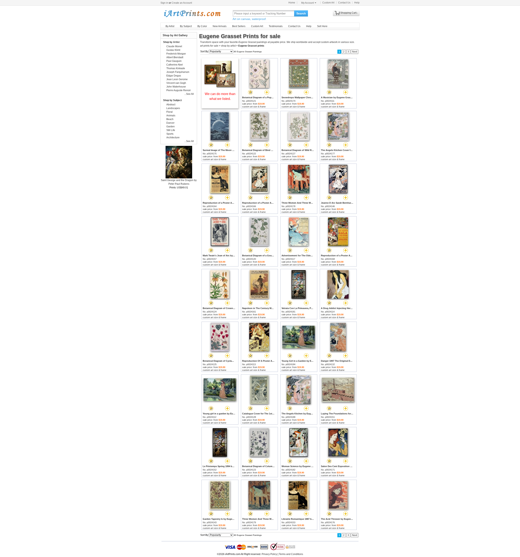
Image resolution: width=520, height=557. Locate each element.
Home (291, 2)
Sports (169, 133)
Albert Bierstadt (174, 57)
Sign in (164, 2)
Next (354, 51)
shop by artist (228, 45)
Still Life (170, 130)
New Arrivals (219, 26)
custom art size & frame (254, 106)
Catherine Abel (174, 64)
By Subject (186, 26)
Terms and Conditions (291, 554)
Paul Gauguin (174, 61)
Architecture (173, 137)
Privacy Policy (269, 554)
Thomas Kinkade (175, 68)
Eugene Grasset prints (251, 45)
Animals (170, 115)
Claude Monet (174, 46)
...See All (189, 94)
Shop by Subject (172, 100)
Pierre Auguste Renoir (178, 90)
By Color (202, 26)
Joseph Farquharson (177, 72)
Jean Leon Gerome (177, 79)
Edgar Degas (173, 75)
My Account (307, 2)
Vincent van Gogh (176, 83)
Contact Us (344, 2)
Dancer (170, 122)
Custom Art (328, 2)
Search (301, 13)
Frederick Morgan (176, 53)
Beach (169, 119)
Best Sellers (238, 26)
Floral (169, 111)
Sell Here (322, 26)
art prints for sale (209, 45)
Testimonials (276, 26)
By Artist (170, 26)
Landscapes (173, 108)
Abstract (170, 104)
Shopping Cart (348, 12)
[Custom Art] (220, 87)
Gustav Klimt (173, 50)
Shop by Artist (171, 42)
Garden (170, 126)
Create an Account (182, 2)
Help (357, 2)
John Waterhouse (176, 86)
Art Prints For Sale (191, 13)
